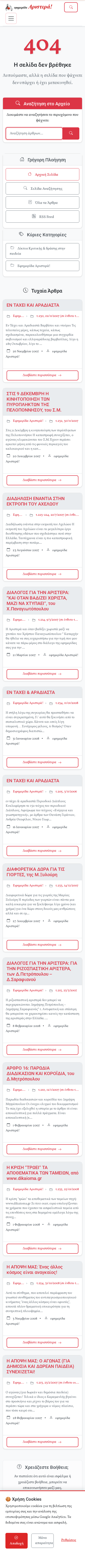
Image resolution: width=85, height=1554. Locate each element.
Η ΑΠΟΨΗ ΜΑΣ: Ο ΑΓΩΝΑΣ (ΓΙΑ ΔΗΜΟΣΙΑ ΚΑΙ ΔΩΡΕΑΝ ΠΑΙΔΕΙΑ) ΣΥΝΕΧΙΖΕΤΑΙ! (40, 1366)
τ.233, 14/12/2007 (67, 885)
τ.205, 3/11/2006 (66, 791)
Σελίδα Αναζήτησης (46, 188)
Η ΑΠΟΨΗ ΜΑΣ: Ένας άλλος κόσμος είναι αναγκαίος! (35, 1269)
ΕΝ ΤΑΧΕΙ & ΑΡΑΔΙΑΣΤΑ (31, 692)
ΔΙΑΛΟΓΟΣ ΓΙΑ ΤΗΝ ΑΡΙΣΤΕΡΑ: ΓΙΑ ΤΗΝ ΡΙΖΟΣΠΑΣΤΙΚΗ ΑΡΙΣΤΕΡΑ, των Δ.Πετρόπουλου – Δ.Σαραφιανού (42, 971)
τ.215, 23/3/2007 (66, 990)
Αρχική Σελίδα (46, 174)
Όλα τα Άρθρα (46, 202)
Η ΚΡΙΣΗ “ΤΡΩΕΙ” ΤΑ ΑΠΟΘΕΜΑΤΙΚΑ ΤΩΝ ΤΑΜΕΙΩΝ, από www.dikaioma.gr (42, 1173)
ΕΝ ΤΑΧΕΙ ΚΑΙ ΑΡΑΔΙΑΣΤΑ (33, 305)
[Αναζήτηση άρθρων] (71, 7)
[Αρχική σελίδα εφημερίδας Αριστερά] (29, 7)
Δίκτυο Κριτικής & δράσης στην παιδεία (37, 251)
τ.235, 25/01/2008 (67, 1189)
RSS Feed (46, 217)
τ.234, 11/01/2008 (67, 703)
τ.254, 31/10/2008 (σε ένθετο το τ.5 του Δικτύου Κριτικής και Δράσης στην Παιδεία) (57, 1283)
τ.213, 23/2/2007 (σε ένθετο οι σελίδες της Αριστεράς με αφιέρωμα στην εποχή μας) (57, 1383)
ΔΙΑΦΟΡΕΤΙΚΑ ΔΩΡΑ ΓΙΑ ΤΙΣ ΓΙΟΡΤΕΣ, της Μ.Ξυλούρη (36, 871)
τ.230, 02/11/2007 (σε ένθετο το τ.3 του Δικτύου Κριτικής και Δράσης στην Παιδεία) (57, 316)
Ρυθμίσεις (68, 1540)
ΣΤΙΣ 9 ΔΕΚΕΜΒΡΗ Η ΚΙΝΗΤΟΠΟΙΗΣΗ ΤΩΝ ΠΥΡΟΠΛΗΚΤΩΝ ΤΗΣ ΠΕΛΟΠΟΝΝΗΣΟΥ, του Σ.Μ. (34, 402)
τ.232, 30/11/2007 (67, 421)
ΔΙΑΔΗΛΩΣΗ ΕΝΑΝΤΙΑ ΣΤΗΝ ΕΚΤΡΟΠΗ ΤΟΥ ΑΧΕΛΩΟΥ (36, 501)
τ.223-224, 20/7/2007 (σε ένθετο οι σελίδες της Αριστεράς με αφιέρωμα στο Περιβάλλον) (57, 515)
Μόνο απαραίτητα (44, 1541)
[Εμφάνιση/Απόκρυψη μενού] (11, 18)
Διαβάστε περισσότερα (39, 375)
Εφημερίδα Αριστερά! (33, 266)
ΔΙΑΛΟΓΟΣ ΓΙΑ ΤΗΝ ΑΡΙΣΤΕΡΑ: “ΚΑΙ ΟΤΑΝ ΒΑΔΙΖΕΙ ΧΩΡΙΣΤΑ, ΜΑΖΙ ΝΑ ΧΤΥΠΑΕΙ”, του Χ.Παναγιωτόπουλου (38, 601)
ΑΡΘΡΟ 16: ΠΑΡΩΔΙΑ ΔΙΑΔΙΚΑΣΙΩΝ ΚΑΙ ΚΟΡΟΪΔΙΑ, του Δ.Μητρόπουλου (40, 1073)
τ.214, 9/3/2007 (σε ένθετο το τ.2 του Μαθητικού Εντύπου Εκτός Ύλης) (58, 620)
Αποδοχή (17, 1543)
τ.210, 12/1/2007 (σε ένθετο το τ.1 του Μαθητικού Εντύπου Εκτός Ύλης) (58, 1090)
